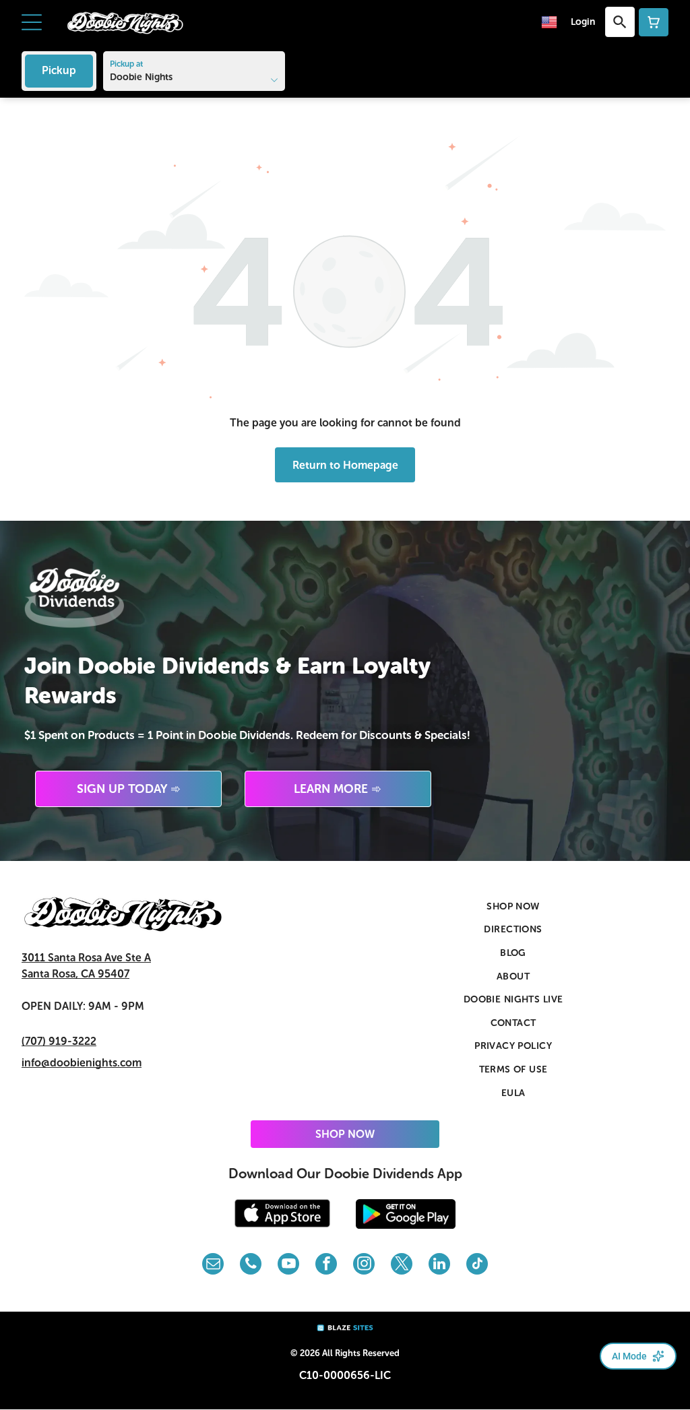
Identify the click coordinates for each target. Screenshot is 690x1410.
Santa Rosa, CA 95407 (75, 973)
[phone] (250, 1265)
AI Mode (629, 1356)
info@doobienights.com (82, 1062)
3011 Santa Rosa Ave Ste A (86, 957)
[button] (32, 22)
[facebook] (326, 1265)
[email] (213, 1265)
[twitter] (401, 1265)
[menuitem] (513, 906)
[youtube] (288, 1265)
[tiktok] (477, 1265)
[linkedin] (439, 1265)
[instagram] (364, 1265)
